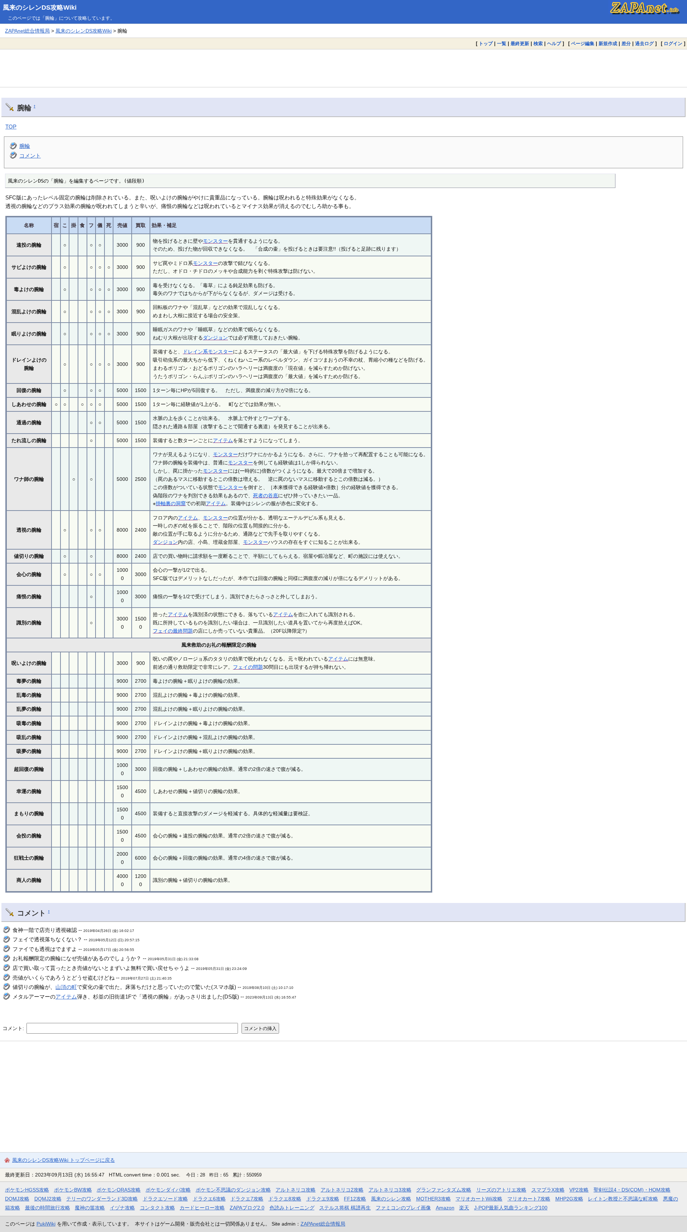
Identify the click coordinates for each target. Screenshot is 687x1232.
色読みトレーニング (292, 1208)
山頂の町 (66, 987)
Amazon (445, 1208)
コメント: (14, 1028)
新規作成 (608, 43)
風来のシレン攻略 (391, 1199)
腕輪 (24, 146)
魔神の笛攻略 (90, 1208)
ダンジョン (215, 337)
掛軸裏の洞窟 (171, 503)
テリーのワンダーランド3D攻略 (102, 1199)
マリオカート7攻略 (528, 1199)
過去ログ (644, 43)
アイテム (223, 440)
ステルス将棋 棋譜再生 (345, 1208)
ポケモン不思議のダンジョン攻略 (233, 1190)
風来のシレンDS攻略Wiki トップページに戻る (63, 1160)
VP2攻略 (579, 1190)
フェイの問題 (248, 667)
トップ (486, 43)
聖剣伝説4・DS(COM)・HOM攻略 (632, 1190)
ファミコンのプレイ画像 (403, 1208)
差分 (626, 43)
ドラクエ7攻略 (246, 1199)
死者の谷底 (265, 495)
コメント (30, 156)
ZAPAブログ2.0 (247, 1208)
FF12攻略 (355, 1199)
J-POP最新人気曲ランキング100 (510, 1208)
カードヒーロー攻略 (202, 1208)
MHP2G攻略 (569, 1199)
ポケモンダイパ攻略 (168, 1190)
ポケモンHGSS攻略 (27, 1190)
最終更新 (520, 43)
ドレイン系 (195, 351)
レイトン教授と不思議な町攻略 (623, 1199)
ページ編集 (582, 43)
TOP (10, 127)
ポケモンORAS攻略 (119, 1190)
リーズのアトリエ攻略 (501, 1190)
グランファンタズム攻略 (443, 1190)
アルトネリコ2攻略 (342, 1190)
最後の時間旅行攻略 (47, 1208)
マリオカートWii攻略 (478, 1199)
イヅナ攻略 (122, 1208)
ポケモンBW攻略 (73, 1190)
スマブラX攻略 (548, 1190)
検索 (538, 43)
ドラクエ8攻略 (284, 1199)
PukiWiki (45, 1224)
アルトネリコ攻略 (296, 1190)
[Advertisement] (343, 68)
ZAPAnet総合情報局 (27, 31)
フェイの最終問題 (173, 631)
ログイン (673, 43)
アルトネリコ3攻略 (390, 1190)
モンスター (215, 241)
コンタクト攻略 (157, 1208)
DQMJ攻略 (17, 1199)
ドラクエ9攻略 (322, 1199)
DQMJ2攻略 (48, 1199)
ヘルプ (554, 43)
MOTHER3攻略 (433, 1199)
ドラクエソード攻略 (165, 1199)
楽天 (464, 1208)
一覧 (501, 43)
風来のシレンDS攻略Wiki (40, 7)
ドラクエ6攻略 (209, 1199)
